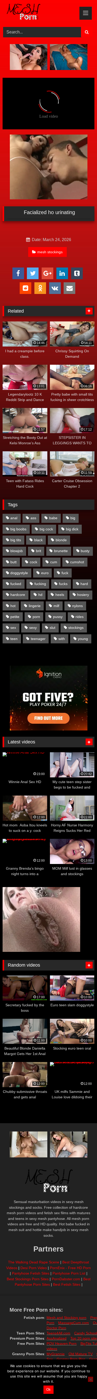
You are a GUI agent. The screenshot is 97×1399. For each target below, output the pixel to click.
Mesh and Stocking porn (66, 1318)
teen (14, 639)
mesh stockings (50, 252)
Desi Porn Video (33, 1268)
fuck (65, 573)
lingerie (35, 606)
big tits (15, 540)
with (61, 639)
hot (13, 606)
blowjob (16, 551)
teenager (38, 639)
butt (13, 562)
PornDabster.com (66, 1279)
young (83, 639)
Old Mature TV (81, 1354)
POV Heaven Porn (62, 1343)
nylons (77, 606)
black (38, 540)
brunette (61, 551)
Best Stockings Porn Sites (28, 1279)
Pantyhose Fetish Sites (30, 1273)
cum (53, 562)
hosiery (83, 595)
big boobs (18, 529)
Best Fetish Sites (66, 1284)
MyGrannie (56, 1354)
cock (33, 562)
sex (13, 627)
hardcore (17, 595)
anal (13, 518)
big (72, 518)
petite (14, 617)
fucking (40, 584)
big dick (72, 529)
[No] (90, 1379)
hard (84, 584)
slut (52, 627)
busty (85, 551)
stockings (76, 627)
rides (80, 617)
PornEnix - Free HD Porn (70, 1268)
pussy (58, 617)
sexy (33, 627)
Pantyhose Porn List (69, 1273)
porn (36, 617)
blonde (61, 540)
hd (40, 595)
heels (59, 595)
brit (38, 551)
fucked (15, 584)
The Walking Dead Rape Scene (33, 1262)
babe (53, 518)
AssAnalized (56, 1338)
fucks (63, 584)
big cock (46, 529)
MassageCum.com (73, 1323)
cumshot (77, 562)
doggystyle (19, 573)
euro (45, 573)
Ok (48, 1389)
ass (33, 518)
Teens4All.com (58, 1333)
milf (56, 606)
